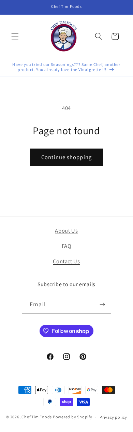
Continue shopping (66, 157)
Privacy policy (113, 417)
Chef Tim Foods (36, 417)
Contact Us (66, 261)
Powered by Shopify (72, 417)
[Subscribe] (102, 304)
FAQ (67, 246)
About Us (66, 230)
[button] (15, 36)
